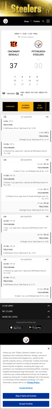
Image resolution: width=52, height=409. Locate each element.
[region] (26, 377)
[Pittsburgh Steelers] (26, 340)
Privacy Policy (33, 382)
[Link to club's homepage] (5, 20)
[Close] (49, 348)
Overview (10, 106)
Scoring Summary (25, 106)
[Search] (43, 21)
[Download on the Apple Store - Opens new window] (16, 327)
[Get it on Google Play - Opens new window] (35, 328)
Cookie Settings (26, 388)
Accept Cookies (26, 404)
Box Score (39, 106)
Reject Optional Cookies (26, 396)
